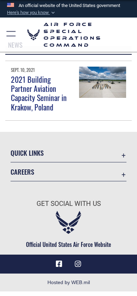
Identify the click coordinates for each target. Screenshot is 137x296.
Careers (22, 172)
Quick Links (27, 153)
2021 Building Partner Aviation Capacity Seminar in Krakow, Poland (39, 93)
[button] (31, 12)
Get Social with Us (69, 204)
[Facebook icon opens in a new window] (59, 264)
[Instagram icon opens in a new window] (78, 264)
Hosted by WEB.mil (68, 282)
